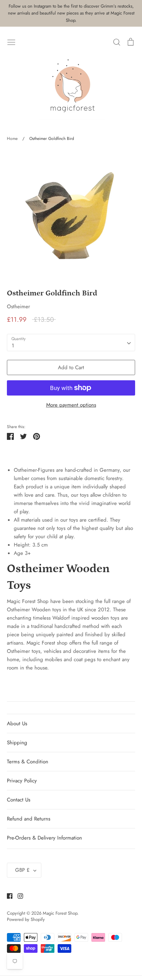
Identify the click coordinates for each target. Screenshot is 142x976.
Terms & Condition (27, 761)
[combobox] (71, 342)
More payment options (71, 405)
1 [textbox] (13, 345)
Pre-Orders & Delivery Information (44, 838)
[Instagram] (17, 895)
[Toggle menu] (11, 41)
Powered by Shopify (26, 919)
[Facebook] (7, 895)
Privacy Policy (22, 780)
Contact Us (18, 800)
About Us (17, 723)
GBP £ (22, 870)
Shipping (17, 742)
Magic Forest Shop (60, 913)
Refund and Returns (28, 819)
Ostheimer (18, 306)
